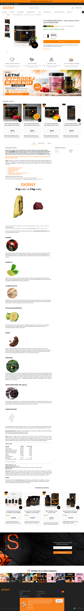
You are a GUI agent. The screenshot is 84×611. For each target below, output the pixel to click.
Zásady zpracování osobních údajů (63, 555)
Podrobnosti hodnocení (69, 26)
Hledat (53, 8)
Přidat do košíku (61, 41)
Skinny (39, 595)
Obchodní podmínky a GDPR (25, 591)
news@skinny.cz (41, 591)
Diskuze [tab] (49, 143)
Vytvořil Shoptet (79, 608)
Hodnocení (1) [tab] (41, 143)
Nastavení (30, 608)
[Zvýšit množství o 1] (48, 35)
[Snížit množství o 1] (48, 37)
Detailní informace (47, 49)
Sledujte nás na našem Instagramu (44, 571)
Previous (7, 17)
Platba (21, 594)
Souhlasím (59, 601)
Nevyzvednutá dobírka (24, 596)
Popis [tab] (34, 143)
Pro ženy (71, 150)
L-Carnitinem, (13, 163)
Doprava (21, 592)
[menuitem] (4, 12)
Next (7, 52)
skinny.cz (40, 597)
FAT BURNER (12, 151)
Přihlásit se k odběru (62, 552)
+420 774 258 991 (41, 593)
